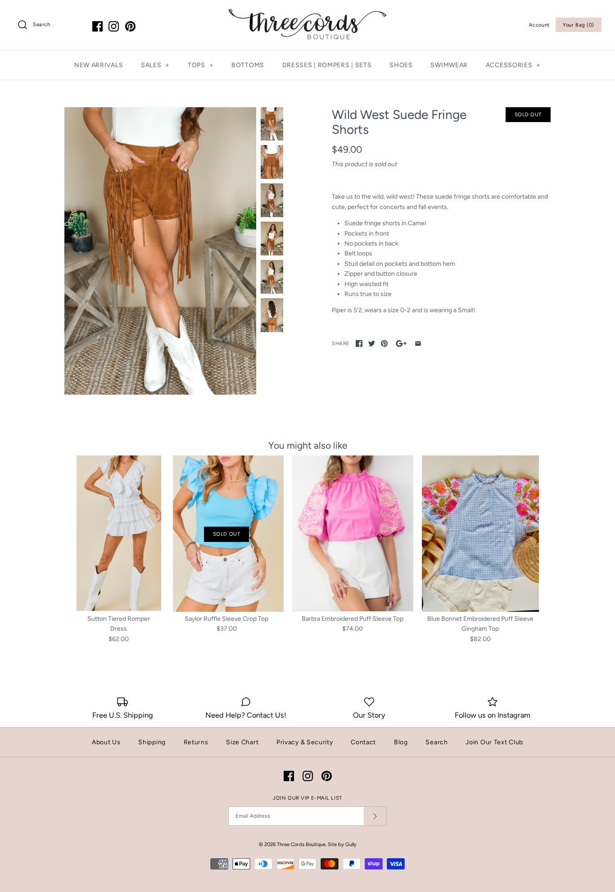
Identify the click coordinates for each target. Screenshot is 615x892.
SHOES (401, 65)
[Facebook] (97, 26)
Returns (196, 742)
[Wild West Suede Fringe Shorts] (160, 251)
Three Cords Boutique (301, 844)
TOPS (200, 65)
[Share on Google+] (401, 343)
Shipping (152, 742)
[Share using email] (418, 343)
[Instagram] (114, 26)
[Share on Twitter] (371, 343)
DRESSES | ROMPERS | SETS (327, 65)
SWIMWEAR (449, 65)
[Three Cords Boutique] (307, 14)
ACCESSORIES (513, 65)
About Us (106, 742)
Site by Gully (342, 844)
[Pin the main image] (384, 343)
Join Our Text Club (494, 742)
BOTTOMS (247, 65)
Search (436, 742)
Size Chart (242, 742)
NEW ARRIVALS (98, 65)
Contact (363, 742)
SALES (155, 65)
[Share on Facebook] (359, 343)
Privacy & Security (304, 742)
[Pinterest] (130, 26)
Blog (401, 742)
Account (539, 25)
